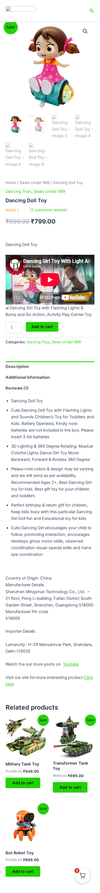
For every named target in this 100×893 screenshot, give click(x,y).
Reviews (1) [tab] (17, 388)
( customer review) (48, 209)
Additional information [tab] (28, 377)
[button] (85, 31)
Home (11, 182)
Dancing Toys (18, 191)
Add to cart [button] (23, 782)
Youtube (71, 664)
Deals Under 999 (34, 182)
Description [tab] (17, 366)
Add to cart (42, 326)
